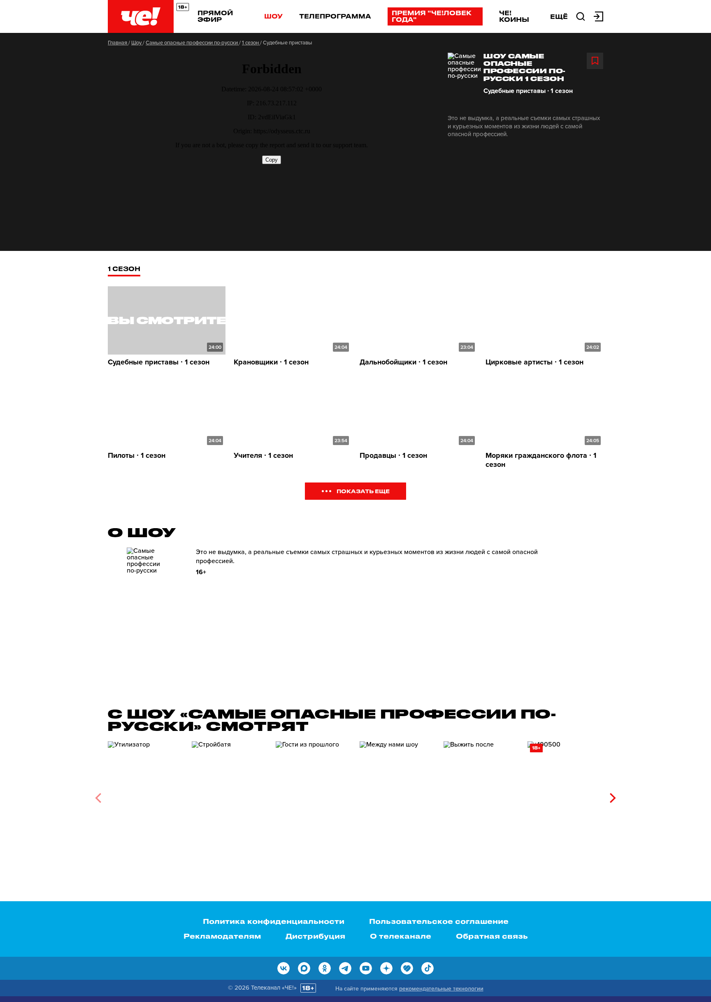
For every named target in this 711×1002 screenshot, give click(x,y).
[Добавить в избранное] (595, 61)
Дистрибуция (315, 936)
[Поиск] (580, 15)
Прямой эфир (215, 16)
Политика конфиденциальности (273, 921)
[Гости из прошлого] (313, 795)
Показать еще (363, 491)
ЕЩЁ (559, 16)
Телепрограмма (335, 16)
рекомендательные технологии (441, 988)
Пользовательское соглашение (439, 921)
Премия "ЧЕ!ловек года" (432, 16)
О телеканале (400, 936)
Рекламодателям (222, 936)
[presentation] (98, 798)
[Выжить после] (481, 795)
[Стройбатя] (229, 795)
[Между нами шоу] (397, 795)
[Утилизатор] (146, 795)
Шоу (273, 16)
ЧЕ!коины (514, 16)
